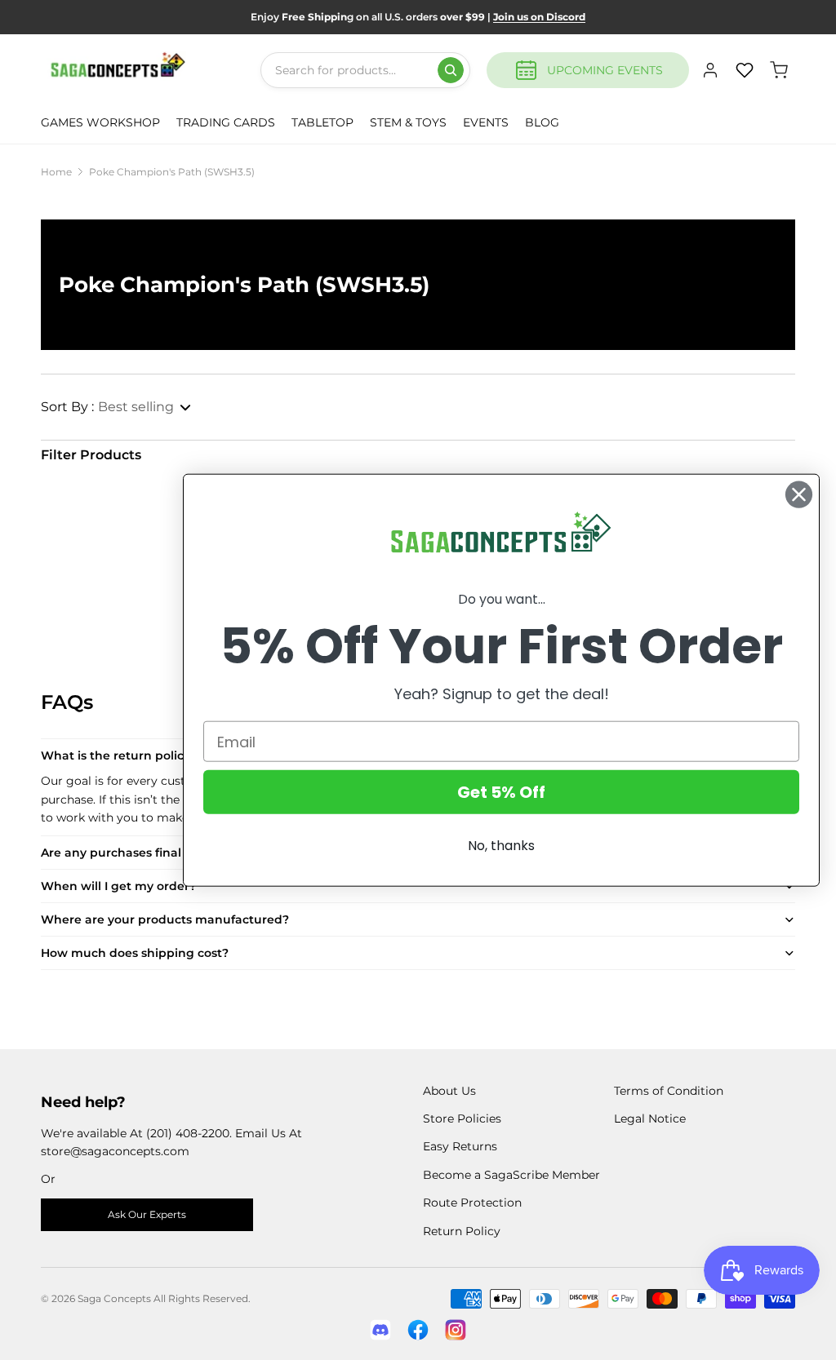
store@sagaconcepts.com (115, 1151)
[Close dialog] (799, 494)
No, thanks (501, 845)
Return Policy (461, 1231)
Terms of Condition (668, 1090)
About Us (449, 1090)
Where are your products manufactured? (165, 919)
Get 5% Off (501, 792)
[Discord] (380, 1329)
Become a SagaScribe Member (511, 1174)
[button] (117, 407)
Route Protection (472, 1202)
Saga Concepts (114, 1298)
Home (56, 172)
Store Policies (462, 1118)
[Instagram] (455, 1329)
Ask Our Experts (147, 1214)
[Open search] (451, 70)
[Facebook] (418, 1329)
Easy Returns (460, 1146)
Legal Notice (650, 1118)
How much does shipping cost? (135, 953)
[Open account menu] (710, 70)
